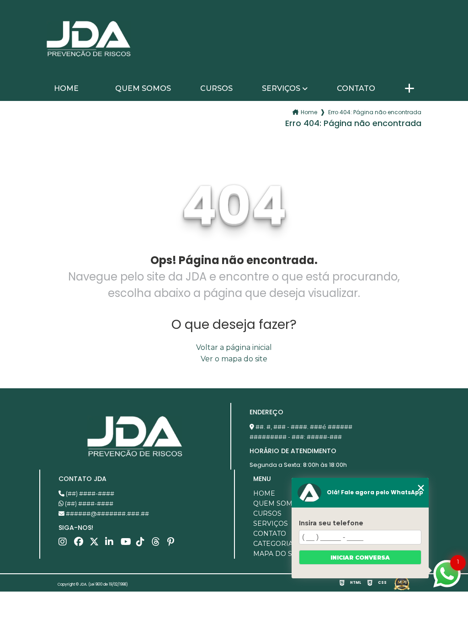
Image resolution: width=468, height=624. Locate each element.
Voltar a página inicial (234, 347)
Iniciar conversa (360, 557)
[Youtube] (127, 544)
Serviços (281, 89)
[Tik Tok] (143, 544)
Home (66, 89)
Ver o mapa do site (234, 358)
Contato (356, 89)
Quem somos (143, 89)
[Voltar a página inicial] (89, 39)
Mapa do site (278, 554)
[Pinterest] (174, 544)
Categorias (275, 543)
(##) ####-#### (89, 493)
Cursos (216, 89)
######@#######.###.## (106, 513)
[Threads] (158, 544)
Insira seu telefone (331, 523)
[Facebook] (81, 544)
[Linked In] (112, 544)
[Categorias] (409, 89)
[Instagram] (65, 544)
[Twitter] (96, 544)
